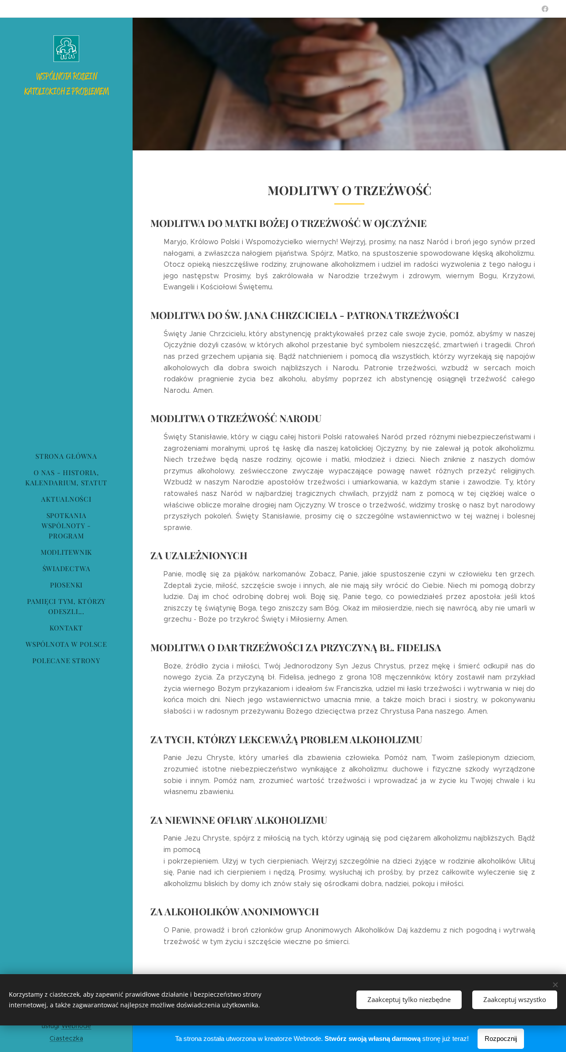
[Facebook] (545, 8)
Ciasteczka (66, 1038)
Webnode (76, 1026)
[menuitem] (66, 456)
